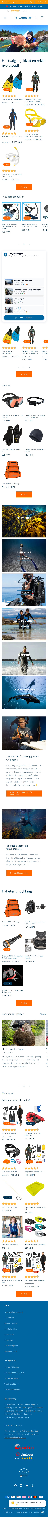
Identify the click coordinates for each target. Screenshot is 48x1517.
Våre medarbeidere (12, 1389)
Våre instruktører (11, 1384)
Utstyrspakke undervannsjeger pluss (12, 1281)
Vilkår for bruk (9, 1512)
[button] (23, 11)
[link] (24, 521)
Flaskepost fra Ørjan (12, 1049)
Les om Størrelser (11, 1378)
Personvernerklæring (38, 1508)
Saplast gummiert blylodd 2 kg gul (35, 1208)
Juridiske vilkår (10, 1329)
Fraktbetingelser (11, 1345)
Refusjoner (8, 1340)
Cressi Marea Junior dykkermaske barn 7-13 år (33, 135)
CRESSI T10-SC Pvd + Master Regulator (34, 957)
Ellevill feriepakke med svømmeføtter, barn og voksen (9, 226)
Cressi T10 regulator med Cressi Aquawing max (35, 923)
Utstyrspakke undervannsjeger (35, 1280)
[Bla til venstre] (18, 244)
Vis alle (24, 187)
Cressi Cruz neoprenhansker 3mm (11, 450)
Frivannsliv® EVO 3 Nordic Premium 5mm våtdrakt (33, 100)
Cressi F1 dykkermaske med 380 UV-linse (12, 416)
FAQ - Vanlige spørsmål (13, 1312)
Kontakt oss (9, 1317)
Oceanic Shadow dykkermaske (35, 1244)
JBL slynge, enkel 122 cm (10, 1207)
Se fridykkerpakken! (19, 873)
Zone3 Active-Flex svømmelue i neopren (35, 450)
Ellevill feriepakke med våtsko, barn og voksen (30, 225)
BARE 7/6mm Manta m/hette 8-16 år (12, 138)
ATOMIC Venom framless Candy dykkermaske (12, 991)
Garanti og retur (10, 1323)
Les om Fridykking (11, 1367)
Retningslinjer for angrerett (20, 1508)
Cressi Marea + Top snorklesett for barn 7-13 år (12, 175)
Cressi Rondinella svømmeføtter (12, 99)
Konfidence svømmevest (10, 1244)
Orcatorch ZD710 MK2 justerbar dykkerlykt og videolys (12, 957)
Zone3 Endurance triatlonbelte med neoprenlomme (35, 416)
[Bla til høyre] (29, 244)
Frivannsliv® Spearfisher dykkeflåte (33, 1134)
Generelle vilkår (10, 1351)
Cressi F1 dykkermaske (9, 1172)
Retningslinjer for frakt (24, 1512)
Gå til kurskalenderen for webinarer (21, 793)
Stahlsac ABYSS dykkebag (10, 484)
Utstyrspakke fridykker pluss (34, 1172)
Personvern (9, 1334)
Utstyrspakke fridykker (9, 1133)
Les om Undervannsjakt (14, 1373)
